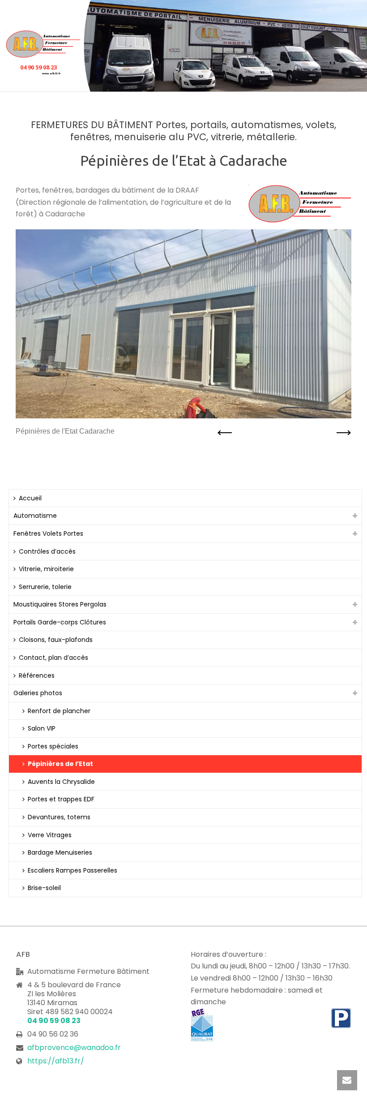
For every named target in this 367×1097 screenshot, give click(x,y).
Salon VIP (41, 728)
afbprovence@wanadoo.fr (74, 1048)
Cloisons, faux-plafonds (56, 639)
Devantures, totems (59, 817)
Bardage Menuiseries (60, 852)
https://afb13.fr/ (55, 1061)
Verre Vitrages (50, 834)
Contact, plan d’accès (53, 657)
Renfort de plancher (59, 710)
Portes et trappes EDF (61, 799)
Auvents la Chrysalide (61, 781)
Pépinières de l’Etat (60, 763)
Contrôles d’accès (47, 551)
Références (37, 675)
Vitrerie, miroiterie (46, 568)
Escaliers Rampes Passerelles (72, 870)
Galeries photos (37, 692)
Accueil (30, 498)
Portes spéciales (53, 746)
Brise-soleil (44, 887)
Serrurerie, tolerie (45, 586)
